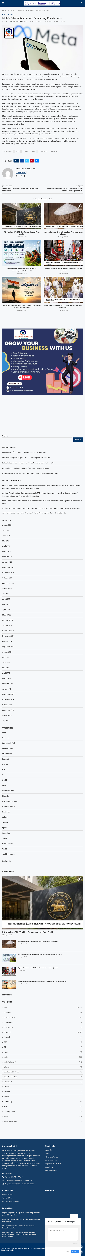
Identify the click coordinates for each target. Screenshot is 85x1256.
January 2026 (7, 562)
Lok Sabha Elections (9, 801)
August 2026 (7, 525)
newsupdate (43, 151)
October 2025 (7, 578)
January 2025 (7, 626)
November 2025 (8, 573)
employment (8, 151)
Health (4, 780)
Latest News (7, 1208)
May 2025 (5, 604)
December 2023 (8, 694)
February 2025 (7, 620)
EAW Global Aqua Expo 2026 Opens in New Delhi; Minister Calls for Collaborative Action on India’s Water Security (19, 1234)
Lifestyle (5, 796)
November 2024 (8, 636)
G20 (3, 770)
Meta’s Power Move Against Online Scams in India (61, 508)
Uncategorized (7, 844)
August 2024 (7, 652)
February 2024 (7, 684)
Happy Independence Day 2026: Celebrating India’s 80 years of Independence (30, 473)
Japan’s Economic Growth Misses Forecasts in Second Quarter (25, 468)
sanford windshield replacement (14, 513)
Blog (12, 10)
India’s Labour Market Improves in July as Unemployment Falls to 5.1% (28, 463)
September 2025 (8, 583)
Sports (4, 828)
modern (25, 151)
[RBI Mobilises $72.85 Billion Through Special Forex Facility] (21, 216)
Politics (5, 817)
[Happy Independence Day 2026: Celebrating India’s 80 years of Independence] (21, 290)
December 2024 (8, 631)
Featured (5, 759)
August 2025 (7, 588)
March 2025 (6, 615)
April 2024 (6, 673)
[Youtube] (80, 1247)
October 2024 (7, 641)
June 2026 (6, 536)
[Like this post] (17, 160)
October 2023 (7, 705)
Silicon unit (54, 151)
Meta (17, 151)
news (33, 151)
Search (5, 436)
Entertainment (7, 748)
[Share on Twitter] (27, 160)
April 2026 (6, 546)
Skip (67, 1251)
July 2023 (5, 721)
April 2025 (6, 610)
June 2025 (6, 599)
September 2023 (8, 710)
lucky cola (6, 485)
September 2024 (8, 647)
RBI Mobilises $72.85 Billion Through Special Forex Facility (24, 452)
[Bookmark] (38, 206)
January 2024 (7, 689)
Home (4, 10)
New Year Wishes (8, 807)
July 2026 (5, 530)
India (4, 785)
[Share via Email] (37, 160)
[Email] (80, 1252)
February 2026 (7, 557)
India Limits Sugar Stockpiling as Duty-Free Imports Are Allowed (26, 458)
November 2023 (8, 700)
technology (6, 833)
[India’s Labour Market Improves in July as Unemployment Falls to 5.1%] (21, 253)
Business (5, 738)
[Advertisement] (42, 415)
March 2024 (6, 678)
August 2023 (7, 715)
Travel (4, 838)
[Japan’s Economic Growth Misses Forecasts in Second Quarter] (63, 253)
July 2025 (5, 594)
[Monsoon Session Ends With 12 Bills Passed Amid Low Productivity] (63, 290)
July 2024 (5, 657)
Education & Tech (8, 743)
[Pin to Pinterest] (32, 160)
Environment (7, 754)
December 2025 (8, 567)
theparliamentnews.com (18, 21)
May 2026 (5, 541)
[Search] (81, 3)
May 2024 (5, 668)
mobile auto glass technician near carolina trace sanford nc (24, 501)
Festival (5, 764)
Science (5, 822)
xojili (4, 493)
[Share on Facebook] (22, 160)
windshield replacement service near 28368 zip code (21, 508)
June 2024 (6, 663)
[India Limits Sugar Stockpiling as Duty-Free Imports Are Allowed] (63, 216)
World (4, 849)
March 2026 (6, 551)
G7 (3, 775)
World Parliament (8, 854)
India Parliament (8, 791)
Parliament (6, 812)
